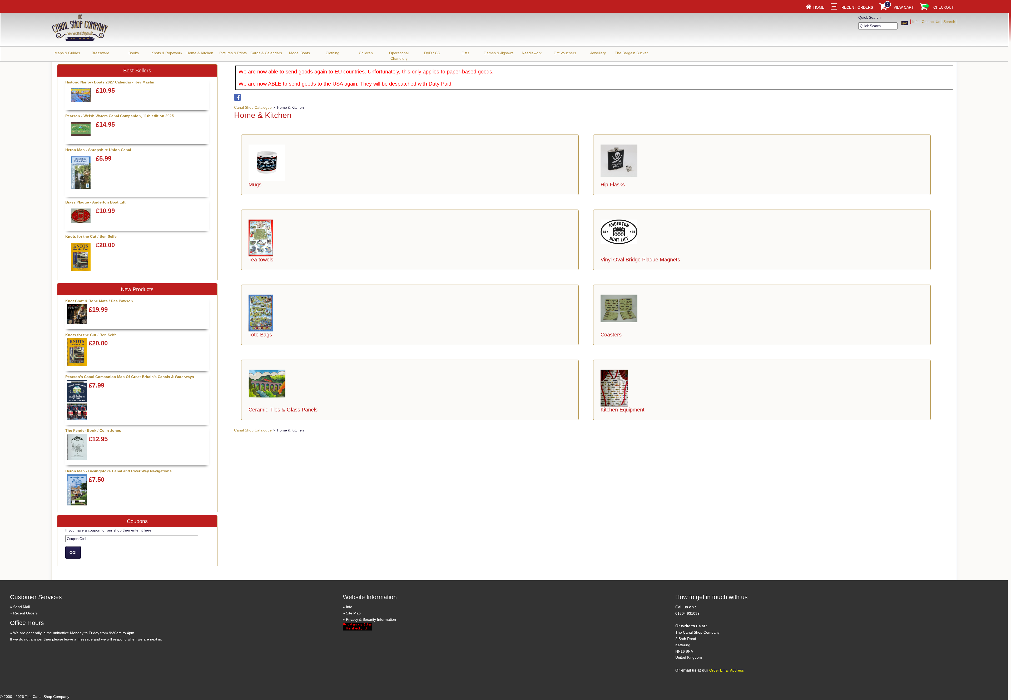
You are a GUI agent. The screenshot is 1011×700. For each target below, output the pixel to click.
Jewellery (598, 53)
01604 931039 (687, 613)
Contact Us (931, 21)
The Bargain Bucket (631, 53)
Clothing (332, 53)
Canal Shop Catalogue (253, 107)
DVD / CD (432, 53)
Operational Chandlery (399, 56)
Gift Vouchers (565, 53)
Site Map (353, 613)
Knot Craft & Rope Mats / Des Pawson (99, 301)
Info (915, 21)
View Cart (904, 7)
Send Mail (21, 607)
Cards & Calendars (266, 53)
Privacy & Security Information (371, 619)
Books (133, 53)
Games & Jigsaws (498, 53)
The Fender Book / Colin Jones (93, 430)
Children (366, 53)
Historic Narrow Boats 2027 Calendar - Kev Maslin (109, 82)
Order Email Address (726, 670)
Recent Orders (857, 7)
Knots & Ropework (166, 53)
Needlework (532, 53)
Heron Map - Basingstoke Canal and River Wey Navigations (118, 471)
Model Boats (299, 53)
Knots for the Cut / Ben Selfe (91, 236)
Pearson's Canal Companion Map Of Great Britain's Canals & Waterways (129, 377)
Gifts (465, 53)
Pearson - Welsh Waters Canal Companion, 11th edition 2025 (119, 116)
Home (818, 7)
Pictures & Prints (233, 53)
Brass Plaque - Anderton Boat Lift (95, 202)
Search (949, 21)
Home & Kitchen (199, 53)
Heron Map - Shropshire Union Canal (98, 150)
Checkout (943, 7)
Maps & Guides (67, 53)
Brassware (100, 53)
